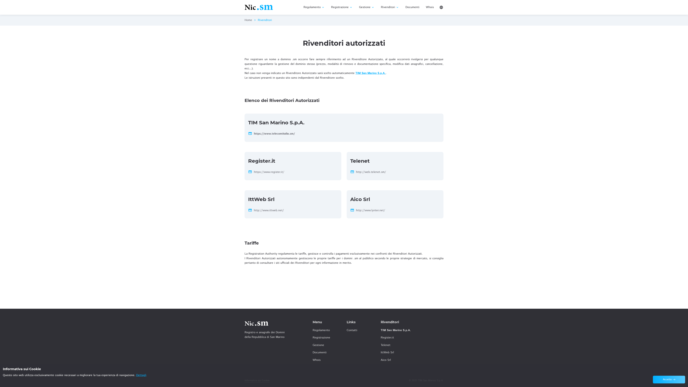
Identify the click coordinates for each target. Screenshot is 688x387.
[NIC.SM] (259, 7)
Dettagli (141, 375)
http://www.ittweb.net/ (269, 210)
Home (248, 20)
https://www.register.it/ (269, 172)
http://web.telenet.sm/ (371, 172)
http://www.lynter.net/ (370, 210)
